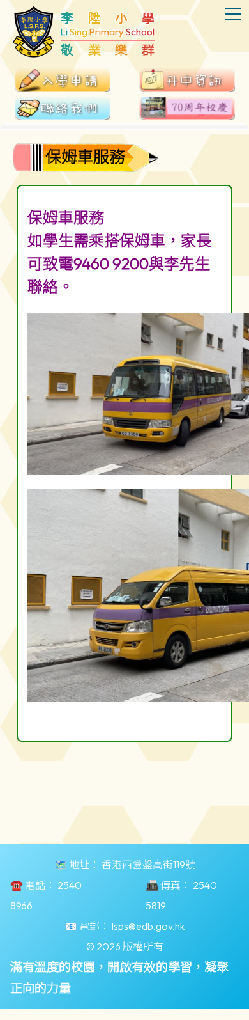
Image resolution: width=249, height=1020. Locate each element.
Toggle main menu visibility (233, 13)
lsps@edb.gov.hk (148, 926)
